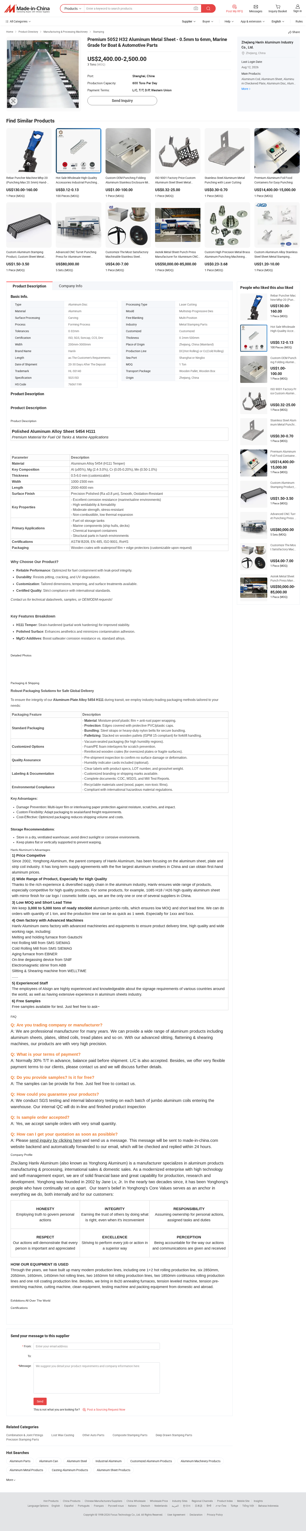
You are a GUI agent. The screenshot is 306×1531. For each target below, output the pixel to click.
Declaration (196, 1514)
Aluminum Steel (77, 1461)
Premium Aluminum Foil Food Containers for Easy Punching (283, 453)
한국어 (186, 1505)
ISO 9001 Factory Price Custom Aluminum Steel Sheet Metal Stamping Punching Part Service (283, 391)
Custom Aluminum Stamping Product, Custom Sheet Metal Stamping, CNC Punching (283, 485)
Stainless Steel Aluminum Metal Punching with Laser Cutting (283, 422)
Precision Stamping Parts (22, 1439)
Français (99, 1505)
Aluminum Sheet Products (113, 1470)
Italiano (132, 1505)
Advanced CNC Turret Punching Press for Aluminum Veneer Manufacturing (283, 516)
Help (227, 21)
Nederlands (160, 1505)
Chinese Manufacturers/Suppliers (103, 1501)
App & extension (251, 21)
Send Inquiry (122, 100)
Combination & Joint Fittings (24, 1435)
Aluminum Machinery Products (200, 1461)
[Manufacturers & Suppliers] (27, 8)
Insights (258, 1501)
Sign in (297, 11)
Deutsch (145, 1505)
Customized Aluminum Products (151, 1461)
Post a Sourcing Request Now (104, 1409)
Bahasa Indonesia (268, 1505)
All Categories (18, 21)
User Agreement (176, 1514)
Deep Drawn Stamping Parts (174, 1435)
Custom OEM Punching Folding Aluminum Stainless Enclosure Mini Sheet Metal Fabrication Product (283, 360)
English (56, 1505)
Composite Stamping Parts (130, 1435)
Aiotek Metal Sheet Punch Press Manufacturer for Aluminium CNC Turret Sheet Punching (283, 578)
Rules (299, 21)
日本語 (198, 1505)
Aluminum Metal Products (26, 1470)
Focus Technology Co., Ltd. (126, 1514)
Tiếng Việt (248, 1505)
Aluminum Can (48, 1461)
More (244, 89)
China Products (71, 1501)
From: (26, 1346)
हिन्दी (209, 1505)
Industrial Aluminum (109, 1461)
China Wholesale (136, 1501)
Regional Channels (202, 1501)
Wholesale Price (159, 1501)
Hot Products (51, 1501)
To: (29, 1356)
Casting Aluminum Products (70, 1470)
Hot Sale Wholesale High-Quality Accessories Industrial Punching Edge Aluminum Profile (283, 329)
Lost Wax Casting (62, 1435)
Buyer (206, 21)
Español (68, 1505)
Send (40, 1401)
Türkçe (234, 1505)
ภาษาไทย (221, 1505)
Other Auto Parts (93, 1435)
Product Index (225, 1501)
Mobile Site (243, 1501)
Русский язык (116, 1505)
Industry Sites (179, 1501)
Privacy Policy (215, 1514)
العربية (175, 1505)
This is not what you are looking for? (57, 1409)
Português (84, 1505)
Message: (24, 1366)
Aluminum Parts (20, 1461)
